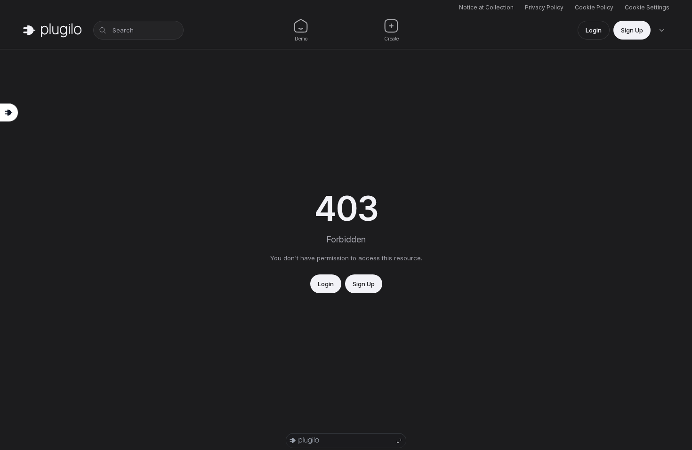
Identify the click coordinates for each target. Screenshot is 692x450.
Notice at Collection (486, 7)
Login (594, 30)
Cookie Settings (647, 7)
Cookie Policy (594, 7)
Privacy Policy (544, 7)
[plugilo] (52, 30)
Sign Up (632, 30)
